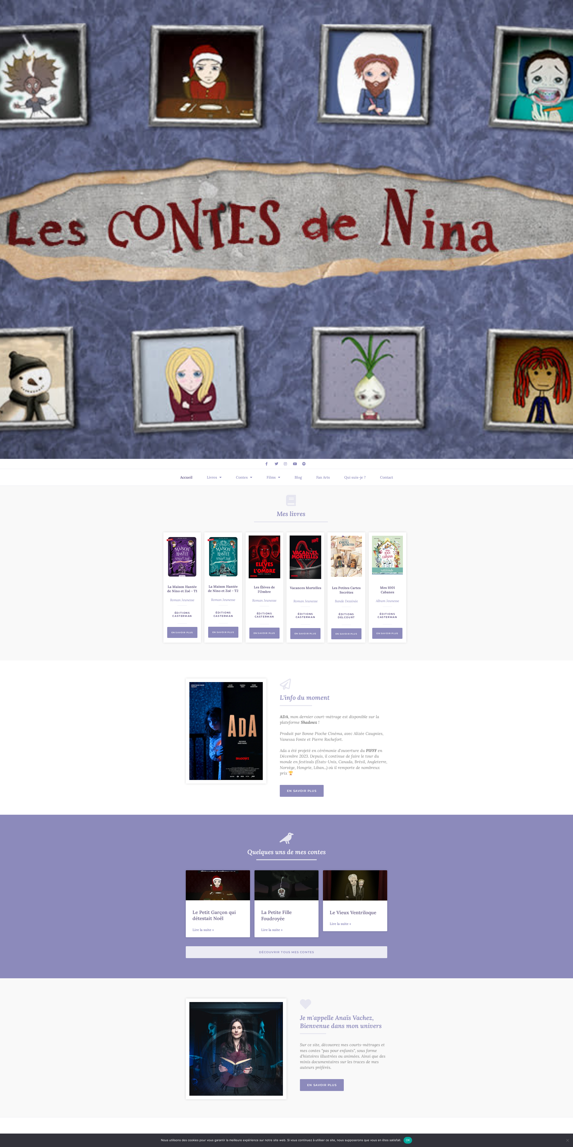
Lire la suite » (203, 930)
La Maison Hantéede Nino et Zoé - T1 (182, 589)
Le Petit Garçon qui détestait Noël (214, 915)
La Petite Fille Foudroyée (276, 915)
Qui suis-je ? (355, 477)
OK (408, 1140)
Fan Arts (323, 477)
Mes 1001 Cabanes (387, 589)
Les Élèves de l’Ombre (264, 589)
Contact (386, 477)
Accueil (186, 477)
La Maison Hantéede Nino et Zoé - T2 (223, 588)
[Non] (567, 1140)
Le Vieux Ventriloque (353, 912)
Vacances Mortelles (305, 588)
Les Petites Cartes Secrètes (346, 590)
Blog (298, 477)
